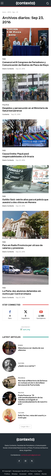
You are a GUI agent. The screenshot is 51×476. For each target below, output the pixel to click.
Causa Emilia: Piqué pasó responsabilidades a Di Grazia (18, 155)
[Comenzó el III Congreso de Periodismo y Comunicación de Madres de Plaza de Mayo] (25, 42)
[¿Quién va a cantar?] (9, 365)
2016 (9, 12)
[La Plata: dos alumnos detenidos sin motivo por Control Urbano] (25, 271)
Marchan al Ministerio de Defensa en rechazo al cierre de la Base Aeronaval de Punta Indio (32, 383)
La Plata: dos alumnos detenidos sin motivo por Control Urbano (21, 292)
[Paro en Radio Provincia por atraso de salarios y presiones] (25, 225)
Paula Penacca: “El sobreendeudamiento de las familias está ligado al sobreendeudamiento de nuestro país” (32, 399)
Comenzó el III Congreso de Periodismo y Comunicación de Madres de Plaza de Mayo (25, 63)
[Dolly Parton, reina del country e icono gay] (9, 415)
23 (17, 12)
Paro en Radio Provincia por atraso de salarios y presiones (22, 246)
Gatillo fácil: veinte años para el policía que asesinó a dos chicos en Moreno (25, 201)
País (4, 59)
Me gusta (10, 310)
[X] (32, 461)
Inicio (4, 12)
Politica (5, 105)
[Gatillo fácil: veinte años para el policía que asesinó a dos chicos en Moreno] (25, 179)
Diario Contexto (8, 69)
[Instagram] (25, 461)
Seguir (25, 310)
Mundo (20, 345)
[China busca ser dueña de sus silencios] (9, 348)
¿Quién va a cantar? (26, 366)
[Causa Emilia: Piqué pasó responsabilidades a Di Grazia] (25, 133)
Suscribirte (41, 310)
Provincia (21, 378)
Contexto (5, 114)
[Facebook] (19, 461)
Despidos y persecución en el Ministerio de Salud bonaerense (25, 109)
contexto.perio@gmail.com (30, 455)
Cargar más (25, 427)
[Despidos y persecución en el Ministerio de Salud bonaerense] (25, 88)
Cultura (21, 363)
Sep (13, 12)
